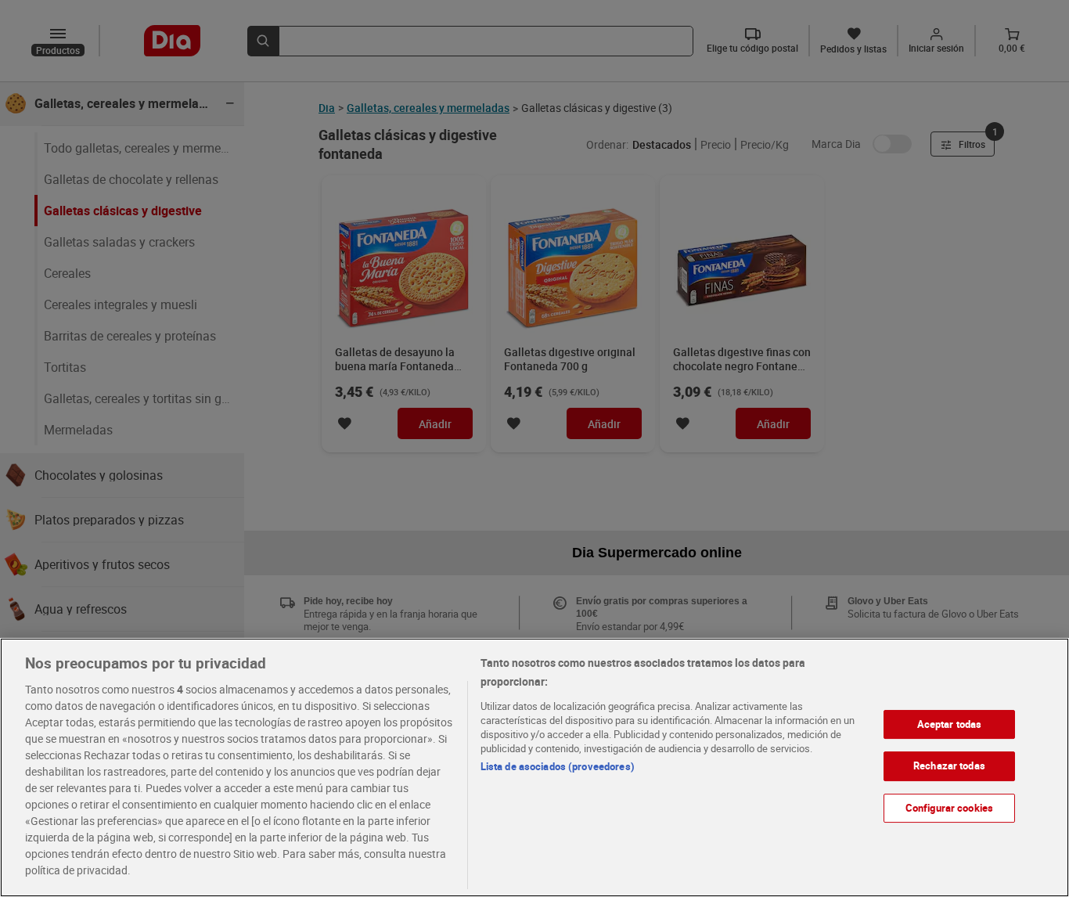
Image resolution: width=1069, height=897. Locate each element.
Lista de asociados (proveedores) (558, 766)
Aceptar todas (949, 724)
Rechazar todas (949, 765)
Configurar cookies (949, 808)
